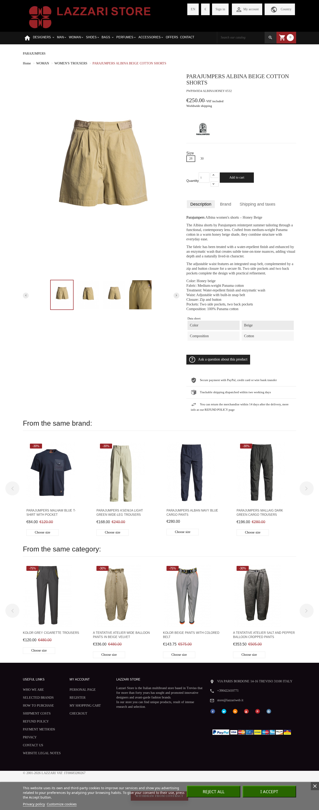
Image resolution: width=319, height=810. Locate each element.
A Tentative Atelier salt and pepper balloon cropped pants (264, 635)
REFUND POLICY (36, 721)
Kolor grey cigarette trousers (51, 633)
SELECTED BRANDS (38, 697)
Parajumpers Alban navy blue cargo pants (192, 512)
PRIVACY (30, 737)
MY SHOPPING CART (85, 705)
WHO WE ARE (33, 689)
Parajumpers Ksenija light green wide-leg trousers (119, 512)
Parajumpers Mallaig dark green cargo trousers (260, 512)
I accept (269, 791)
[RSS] (235, 711)
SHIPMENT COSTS (37, 713)
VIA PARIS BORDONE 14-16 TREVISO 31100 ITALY (254, 681)
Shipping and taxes (257, 204)
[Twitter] (224, 711)
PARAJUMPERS (34, 53)
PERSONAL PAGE (83, 689)
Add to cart (236, 177)
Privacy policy (34, 804)
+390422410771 (228, 690)
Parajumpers (195, 217)
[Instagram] (268, 711)
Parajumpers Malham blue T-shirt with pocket (51, 512)
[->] (307, 488)
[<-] (12, 488)
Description (200, 204)
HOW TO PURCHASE (38, 705)
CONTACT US (33, 745)
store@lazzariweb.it (230, 700)
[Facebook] (212, 711)
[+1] (215, 175)
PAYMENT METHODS (39, 729)
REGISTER (77, 697)
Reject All (213, 791)
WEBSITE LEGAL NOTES (42, 753)
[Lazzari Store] (90, 16)
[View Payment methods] (253, 731)
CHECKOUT (78, 713)
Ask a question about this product (222, 359)
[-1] (215, 184)
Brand (225, 204)
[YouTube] (246, 711)
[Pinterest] (257, 711)
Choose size (42, 532)
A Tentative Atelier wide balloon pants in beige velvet (121, 635)
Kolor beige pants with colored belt (191, 635)
